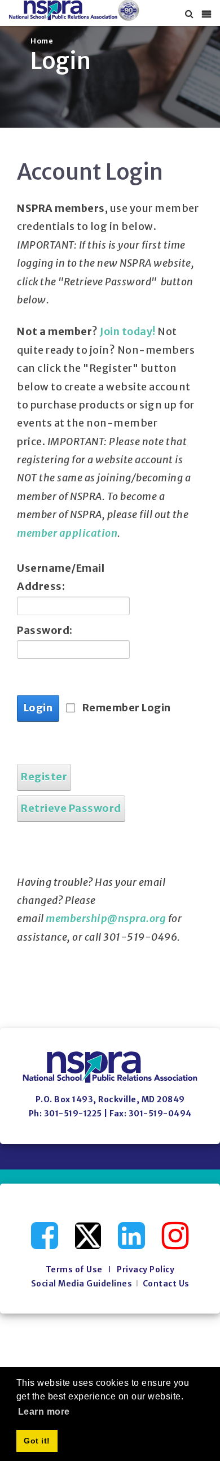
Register (44, 776)
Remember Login (126, 707)
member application (67, 533)
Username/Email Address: (56, 577)
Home (41, 41)
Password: (45, 630)
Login (38, 707)
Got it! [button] (37, 1440)
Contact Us (166, 1284)
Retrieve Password (71, 808)
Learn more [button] (44, 1411)
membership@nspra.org (106, 918)
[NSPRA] (74, 10)
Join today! (128, 331)
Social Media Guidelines (82, 1284)
